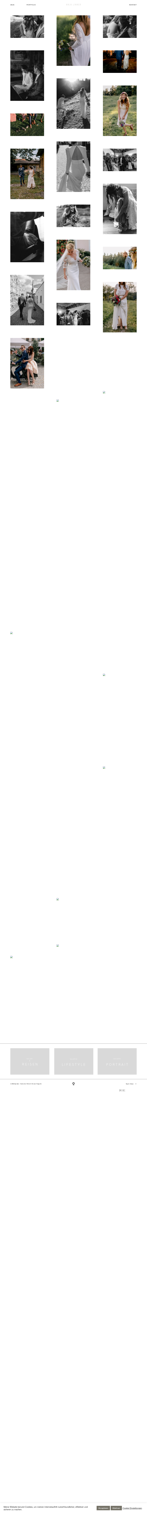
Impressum (122, 1090)
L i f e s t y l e (73, 1064)
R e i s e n (30, 1064)
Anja (12, 4)
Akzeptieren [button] (103, 1508)
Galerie (117, 1059)
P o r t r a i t (117, 1064)
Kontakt (133, 4)
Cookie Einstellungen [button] (132, 1508)
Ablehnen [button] (116, 1508)
